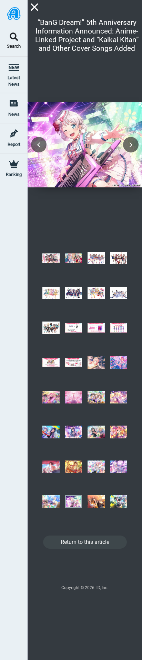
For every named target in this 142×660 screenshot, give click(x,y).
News (14, 114)
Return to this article (85, 542)
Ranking (14, 174)
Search (14, 46)
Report (14, 144)
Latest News (14, 81)
